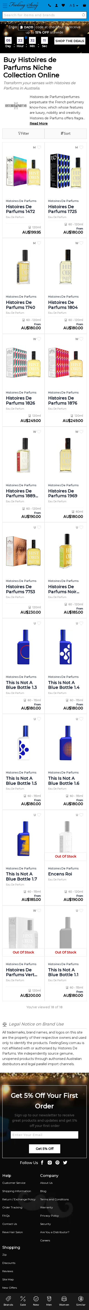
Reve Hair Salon (12, 1232)
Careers (45, 1240)
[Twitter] (65, 1163)
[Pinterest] (57, 1163)
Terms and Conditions (54, 1199)
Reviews (7, 1271)
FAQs (6, 1215)
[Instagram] (50, 1163)
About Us (46, 1182)
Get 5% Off (44, 1149)
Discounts (8, 1263)
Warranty (46, 1207)
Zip (4, 1254)
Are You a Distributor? (54, 1232)
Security (45, 1224)
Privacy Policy (49, 1215)
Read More (39, 123)
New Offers (9, 1287)
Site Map (8, 1279)
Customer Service (13, 1182)
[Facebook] (42, 1163)
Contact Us (9, 1224)
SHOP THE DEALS (69, 41)
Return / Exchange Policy (19, 1199)
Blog (43, 1191)
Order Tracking (12, 1207)
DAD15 (28, 27)
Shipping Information (16, 1191)
